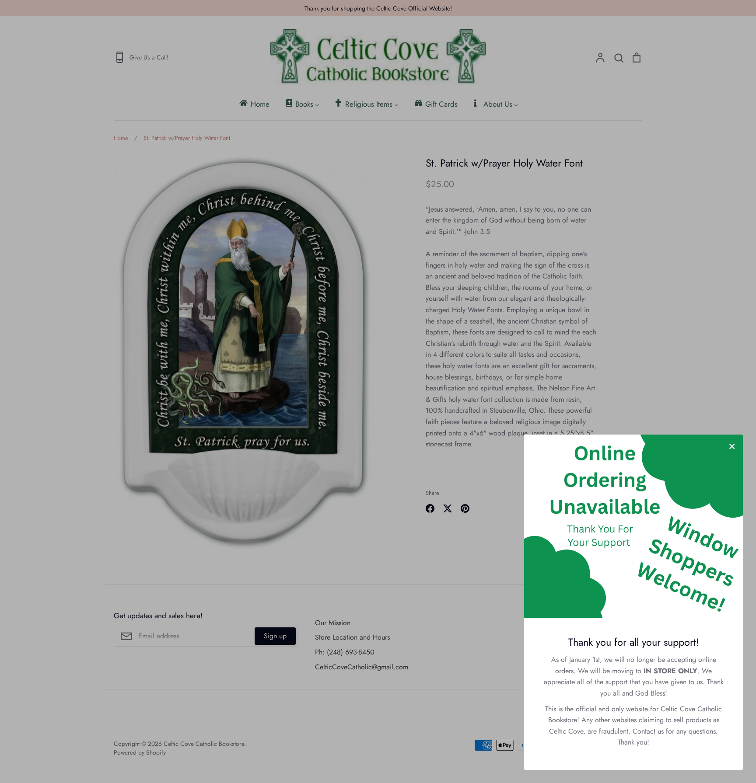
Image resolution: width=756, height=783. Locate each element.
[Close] (732, 445)
